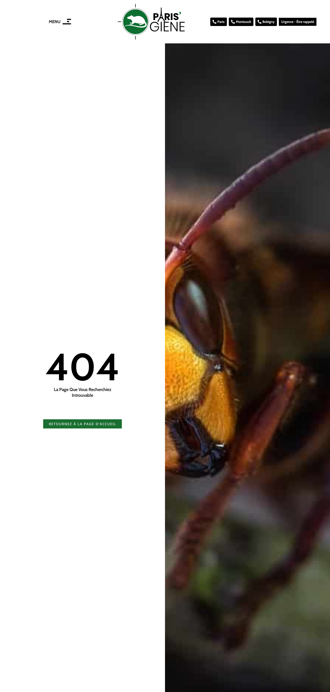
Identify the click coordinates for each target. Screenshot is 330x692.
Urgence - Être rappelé (297, 22)
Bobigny (268, 22)
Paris (221, 22)
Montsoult (243, 22)
